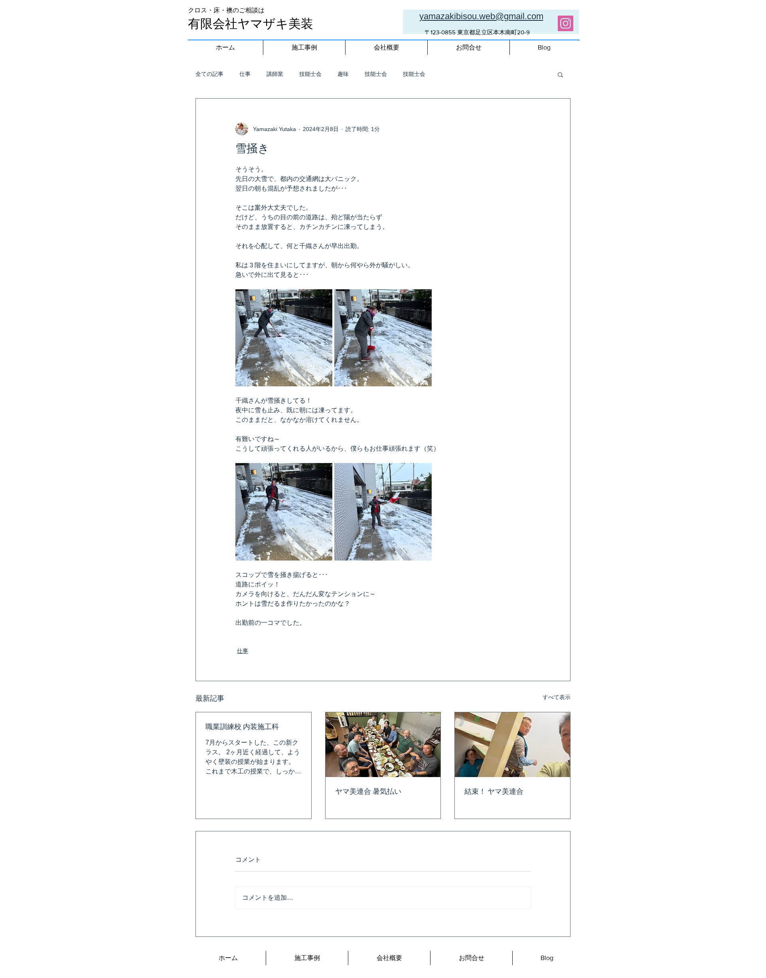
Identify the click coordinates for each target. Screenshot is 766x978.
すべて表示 (557, 697)
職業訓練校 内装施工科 (242, 727)
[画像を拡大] (283, 337)
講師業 (275, 74)
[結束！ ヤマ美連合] (512, 744)
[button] (560, 74)
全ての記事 (209, 74)
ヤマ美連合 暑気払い (368, 792)
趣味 (343, 74)
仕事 (245, 74)
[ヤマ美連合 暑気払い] (383, 744)
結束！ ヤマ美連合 (493, 792)
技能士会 (310, 74)
